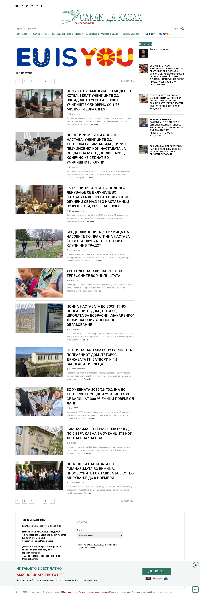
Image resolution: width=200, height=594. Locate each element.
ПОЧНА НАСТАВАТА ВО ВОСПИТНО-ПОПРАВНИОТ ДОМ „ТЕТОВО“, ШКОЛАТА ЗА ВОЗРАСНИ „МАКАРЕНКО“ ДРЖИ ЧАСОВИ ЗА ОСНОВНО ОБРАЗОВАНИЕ (100, 315)
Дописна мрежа (41, 34)
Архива (80, 530)
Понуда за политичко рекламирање (94, 592)
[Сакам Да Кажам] (100, 24)
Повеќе (94, 124)
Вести (25, 34)
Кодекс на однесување (162, 592)
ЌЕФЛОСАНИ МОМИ (159, 50)
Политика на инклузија (141, 592)
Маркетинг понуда (70, 592)
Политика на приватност (120, 592)
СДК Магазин (92, 34)
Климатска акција (109, 34)
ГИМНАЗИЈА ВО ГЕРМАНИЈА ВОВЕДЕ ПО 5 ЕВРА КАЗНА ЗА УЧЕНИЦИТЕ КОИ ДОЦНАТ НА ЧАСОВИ (99, 433)
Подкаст (79, 34)
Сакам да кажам (131, 34)
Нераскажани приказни (62, 34)
